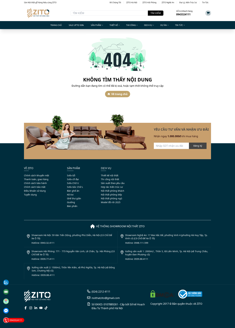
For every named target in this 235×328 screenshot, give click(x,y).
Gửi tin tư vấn (164, 194)
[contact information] (6, 282)
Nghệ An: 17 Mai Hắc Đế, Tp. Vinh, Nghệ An (150, 185)
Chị (180, 143)
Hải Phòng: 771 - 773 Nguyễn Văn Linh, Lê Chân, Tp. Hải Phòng (161, 179)
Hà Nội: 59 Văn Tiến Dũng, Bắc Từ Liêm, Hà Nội (152, 174)
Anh (171, 143)
